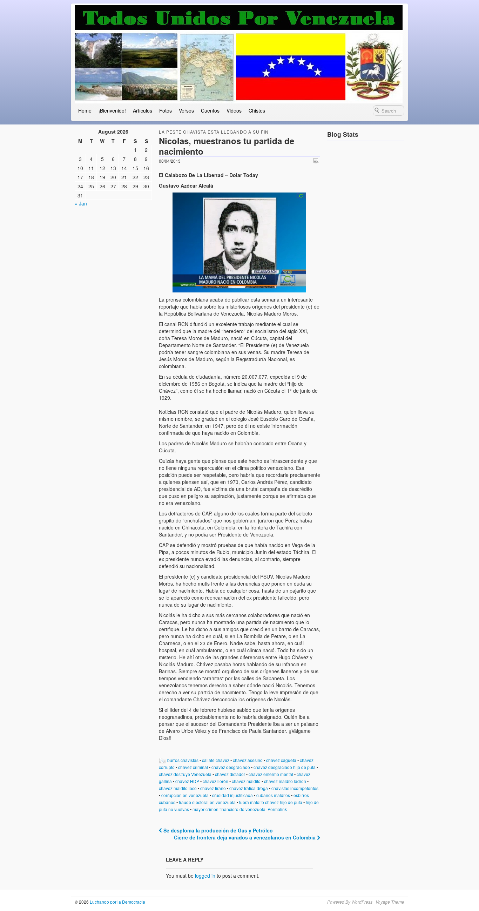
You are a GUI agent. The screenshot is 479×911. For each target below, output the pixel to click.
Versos (186, 110)
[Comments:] (316, 160)
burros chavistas (182, 760)
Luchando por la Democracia (117, 902)
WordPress (361, 902)
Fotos (165, 110)
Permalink (277, 809)
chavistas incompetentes (294, 788)
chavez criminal (193, 767)
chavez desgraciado (230, 767)
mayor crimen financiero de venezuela (229, 809)
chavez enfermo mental (271, 774)
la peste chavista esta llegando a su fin (214, 132)
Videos (234, 110)
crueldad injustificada (232, 795)
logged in (205, 875)
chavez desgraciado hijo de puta (285, 767)
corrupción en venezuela (185, 795)
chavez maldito (246, 781)
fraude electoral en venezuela (207, 802)
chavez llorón (215, 781)
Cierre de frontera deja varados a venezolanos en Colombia (245, 837)
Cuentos (210, 110)
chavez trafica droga (248, 788)
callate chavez (215, 760)
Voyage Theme (390, 902)
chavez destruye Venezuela (185, 774)
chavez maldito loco (178, 788)
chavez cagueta (281, 760)
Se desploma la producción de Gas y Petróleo (217, 830)
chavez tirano (213, 788)
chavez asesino (248, 760)
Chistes (257, 110)
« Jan (81, 203)
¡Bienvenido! (112, 110)
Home (85, 110)
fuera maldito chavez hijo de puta (270, 802)
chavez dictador (230, 774)
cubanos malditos (273, 795)
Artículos (142, 110)
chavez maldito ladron (285, 781)
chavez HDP (187, 781)
